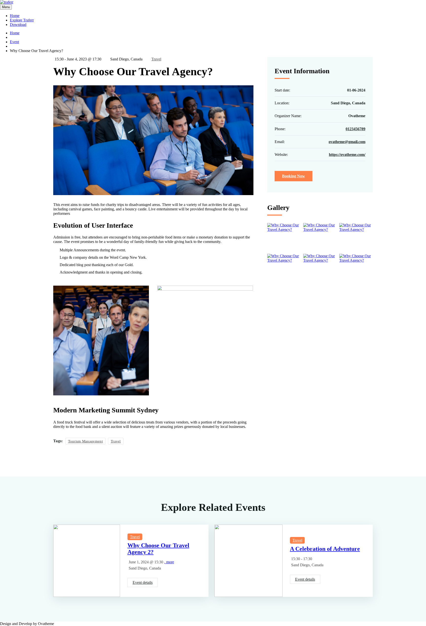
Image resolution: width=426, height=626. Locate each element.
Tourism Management (85, 441)
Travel (156, 59)
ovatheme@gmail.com (347, 141)
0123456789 (355, 129)
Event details (143, 582)
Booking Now (293, 176)
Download (18, 24)
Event (14, 42)
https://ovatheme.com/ (347, 154)
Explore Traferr (22, 20)
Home (14, 16)
